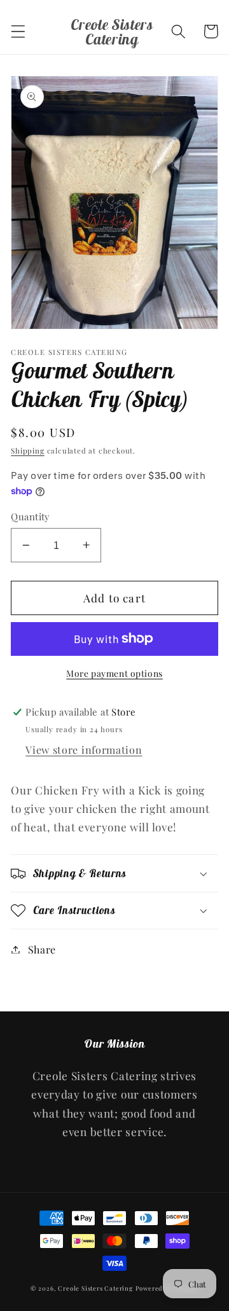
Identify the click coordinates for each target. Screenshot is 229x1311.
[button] (18, 31)
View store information (83, 749)
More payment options (114, 673)
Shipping (27, 450)
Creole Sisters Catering (95, 1288)
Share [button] (42, 949)
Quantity (30, 516)
